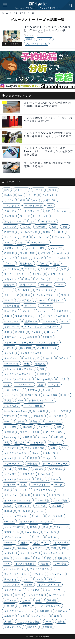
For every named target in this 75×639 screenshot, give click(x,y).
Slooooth (9, 606)
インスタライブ (31, 211)
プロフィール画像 (30, 432)
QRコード (46, 305)
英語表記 (22, 548)
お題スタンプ (11, 279)
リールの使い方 (28, 232)
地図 (27, 495)
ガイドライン (48, 221)
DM (50, 205)
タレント (9, 353)
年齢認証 (9, 616)
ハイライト (44, 311)
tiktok (7, 421)
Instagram (25, 348)
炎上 (45, 527)
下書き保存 (63, 311)
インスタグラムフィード (17, 500)
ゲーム (40, 511)
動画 (6, 190)
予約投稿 (9, 216)
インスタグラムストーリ (17, 479)
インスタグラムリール (48, 606)
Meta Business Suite (15, 411)
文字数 (26, 226)
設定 (59, 427)
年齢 (38, 558)
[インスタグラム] (12, 36)
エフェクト (42, 216)
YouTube (61, 253)
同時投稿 (41, 226)
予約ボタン (55, 442)
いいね (46, 390)
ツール (8, 469)
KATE (7, 548)
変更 (63, 269)
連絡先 (43, 374)
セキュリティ (11, 321)
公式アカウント (12, 390)
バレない (46, 284)
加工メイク (10, 600)
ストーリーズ (44, 39)
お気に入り (61, 611)
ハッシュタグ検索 (34, 448)
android (52, 537)
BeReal (8, 511)
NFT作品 (41, 505)
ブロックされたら (39, 569)
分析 (26, 363)
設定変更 (20, 332)
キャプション (11, 358)
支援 (22, 616)
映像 (38, 600)
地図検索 (59, 437)
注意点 (8, 505)
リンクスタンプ (28, 553)
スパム (8, 242)
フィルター (61, 237)
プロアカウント (23, 384)
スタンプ (9, 258)
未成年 (62, 379)
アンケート (44, 427)
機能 (27, 295)
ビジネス (43, 437)
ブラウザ (43, 263)
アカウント (24, 505)
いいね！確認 (50, 395)
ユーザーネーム (60, 279)
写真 (42, 369)
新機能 (29, 39)
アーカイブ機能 (57, 258)
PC (46, 542)
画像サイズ (57, 300)
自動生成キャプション (41, 400)
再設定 (8, 400)
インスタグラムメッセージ (19, 611)
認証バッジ (31, 321)
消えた (36, 453)
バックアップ (48, 269)
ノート (8, 290)
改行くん (64, 358)
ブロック (9, 263)
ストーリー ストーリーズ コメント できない (31, 342)
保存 (56, 616)
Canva (60, 284)
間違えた (32, 627)
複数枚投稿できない (26, 316)
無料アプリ (49, 200)
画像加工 (22, 469)
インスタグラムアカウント (19, 374)
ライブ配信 (10, 427)
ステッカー (63, 211)
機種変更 (40, 363)
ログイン (30, 305)
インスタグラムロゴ (15, 453)
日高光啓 (35, 421)
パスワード (54, 274)
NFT (64, 448)
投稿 (63, 295)
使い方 (49, 358)
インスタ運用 (55, 516)
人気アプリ (10, 211)
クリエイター (11, 495)
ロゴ (66, 395)
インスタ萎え (56, 416)
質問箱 (46, 232)
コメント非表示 (34, 595)
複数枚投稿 (26, 263)
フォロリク (10, 237)
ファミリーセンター (15, 274)
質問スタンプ (27, 284)
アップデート (11, 448)
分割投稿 (32, 463)
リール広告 (43, 500)
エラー (38, 537)
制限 (64, 548)
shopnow (38, 469)
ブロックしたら (12, 627)
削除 (6, 558)
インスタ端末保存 (25, 563)
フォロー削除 (27, 253)
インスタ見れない (14, 458)
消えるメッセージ (14, 221)
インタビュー (57, 574)
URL (53, 448)
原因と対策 (31, 395)
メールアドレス (40, 484)
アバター (48, 458)
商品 (6, 490)
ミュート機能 (11, 305)
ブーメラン (21, 490)
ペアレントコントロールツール (42, 326)
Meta (20, 400)
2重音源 (47, 337)
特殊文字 (32, 337)
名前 (32, 221)
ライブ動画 (33, 590)
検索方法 (9, 232)
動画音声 (9, 284)
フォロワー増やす (14, 527)
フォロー (27, 311)
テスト (65, 321)
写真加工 (9, 416)
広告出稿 (38, 416)
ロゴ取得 (57, 505)
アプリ (23, 416)
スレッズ (51, 453)
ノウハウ (46, 253)
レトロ (26, 579)
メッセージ (37, 442)
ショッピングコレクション (19, 369)
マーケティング (39, 242)
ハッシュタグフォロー (16, 516)
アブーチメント (12, 463)
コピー (38, 516)
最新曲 (44, 563)
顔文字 (33, 458)
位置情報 (9, 432)
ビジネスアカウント (49, 584)
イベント (9, 553)
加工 (23, 484)
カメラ (39, 579)
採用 (6, 384)
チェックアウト (54, 590)
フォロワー (57, 248)
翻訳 (56, 263)
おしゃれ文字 (11, 405)
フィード (25, 216)
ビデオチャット (12, 248)
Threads (51, 332)
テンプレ (37, 274)
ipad (20, 195)
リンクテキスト (51, 553)
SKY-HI (8, 300)
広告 (40, 384)
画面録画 (27, 427)
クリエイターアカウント (17, 379)
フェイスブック (39, 616)
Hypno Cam (31, 532)
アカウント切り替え (29, 621)
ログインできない (43, 490)
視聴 (22, 200)
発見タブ (41, 495)
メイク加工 (10, 474)
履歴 (6, 332)
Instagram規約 (45, 379)
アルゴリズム (53, 421)
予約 (53, 548)
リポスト (38, 190)
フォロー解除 (22, 558)
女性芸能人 (25, 300)
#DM (25, 237)
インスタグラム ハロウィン (36, 521)
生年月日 (20, 442)
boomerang (10, 437)
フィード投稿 (11, 269)
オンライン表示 (33, 205)
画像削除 (45, 611)
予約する (32, 390)
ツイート (30, 269)
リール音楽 (60, 563)
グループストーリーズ (36, 44)
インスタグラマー (45, 295)
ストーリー (21, 190)
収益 (49, 558)
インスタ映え (61, 542)
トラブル (57, 495)
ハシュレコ (50, 532)
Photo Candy (11, 363)
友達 (17, 595)
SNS (6, 563)
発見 (6, 442)
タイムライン (11, 205)
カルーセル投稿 (59, 411)
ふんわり (46, 474)
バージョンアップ (14, 569)
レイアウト (55, 595)
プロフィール (11, 532)
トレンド (38, 258)
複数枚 (61, 621)
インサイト (48, 195)
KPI (51, 579)
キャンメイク (61, 527)
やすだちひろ (32, 358)
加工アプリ (10, 311)
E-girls (8, 195)
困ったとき (10, 579)
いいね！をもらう (46, 348)
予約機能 (52, 600)
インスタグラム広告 (54, 316)
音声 (48, 211)
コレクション (11, 584)
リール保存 (24, 511)
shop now (9, 484)
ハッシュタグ (41, 237)
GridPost (9, 521)
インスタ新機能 (33, 405)
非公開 (23, 258)
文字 (36, 542)
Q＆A (34, 200)
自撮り (24, 542)
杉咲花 (52, 190)
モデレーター (11, 326)
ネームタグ (24, 290)
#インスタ (38, 574)
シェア (32, 195)
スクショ (9, 348)
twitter (41, 300)
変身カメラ (29, 474)
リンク (58, 484)
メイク (21, 242)
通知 (27, 279)
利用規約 (63, 558)
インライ (41, 279)
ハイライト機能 (36, 248)
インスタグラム (12, 590)
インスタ (36, 332)
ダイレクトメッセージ (16, 537)
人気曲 (8, 621)
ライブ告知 (61, 500)
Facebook (9, 542)
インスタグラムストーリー (35, 353)
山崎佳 (20, 421)
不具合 (40, 479)
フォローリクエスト (15, 574)
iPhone (54, 479)
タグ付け (25, 606)
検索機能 (9, 253)
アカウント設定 (54, 432)
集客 (6, 316)
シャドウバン (11, 395)
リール (26, 600)
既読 (54, 226)
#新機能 (47, 627)
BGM (49, 621)
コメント (54, 384)
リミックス (10, 226)
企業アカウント (12, 337)
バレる (60, 232)
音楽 (65, 226)
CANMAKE (55, 469)
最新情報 (27, 437)
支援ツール (39, 548)
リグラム (9, 200)
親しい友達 (39, 411)
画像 (6, 595)
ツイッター (49, 321)
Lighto (28, 584)
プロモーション (44, 290)
